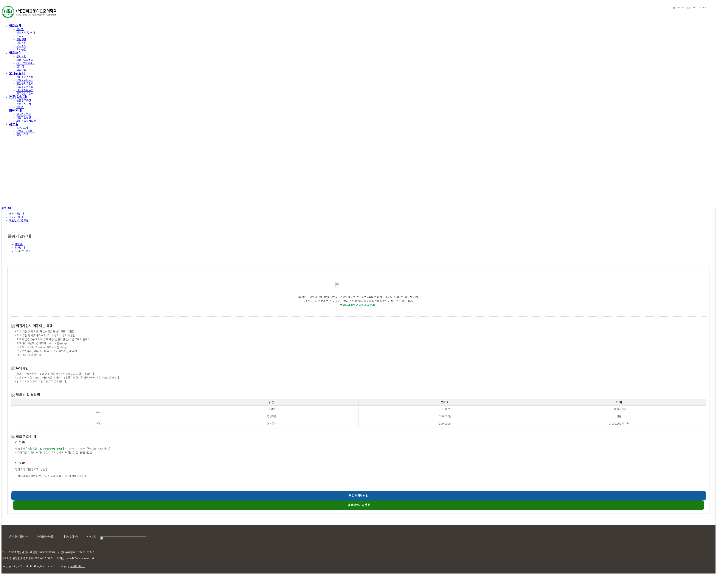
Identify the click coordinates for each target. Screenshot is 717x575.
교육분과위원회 (24, 80)
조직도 (20, 36)
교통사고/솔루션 (25, 131)
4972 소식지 (23, 127)
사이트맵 (91, 536)
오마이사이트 (77, 566)
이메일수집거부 (70, 536)
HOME (19, 244)
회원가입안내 (23, 114)
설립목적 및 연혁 (25, 32)
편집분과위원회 (24, 83)
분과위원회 (17, 73)
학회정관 (21, 42)
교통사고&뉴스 (24, 59)
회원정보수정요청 (26, 121)
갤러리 (20, 66)
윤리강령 (21, 46)
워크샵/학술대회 (25, 63)
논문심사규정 (23, 104)
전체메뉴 (702, 8)
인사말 (20, 29)
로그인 (681, 8)
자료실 (13, 124)
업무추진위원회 (24, 93)
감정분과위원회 (24, 76)
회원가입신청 (23, 117)
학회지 (20, 107)
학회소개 (15, 25)
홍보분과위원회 (24, 87)
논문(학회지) (18, 97)
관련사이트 (22, 134)
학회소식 (15, 53)
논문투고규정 (23, 100)
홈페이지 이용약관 (18, 536)
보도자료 (21, 70)
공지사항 (21, 56)
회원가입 (691, 8)
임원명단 (21, 39)
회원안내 (15, 110)
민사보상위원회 (24, 90)
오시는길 (21, 49)
